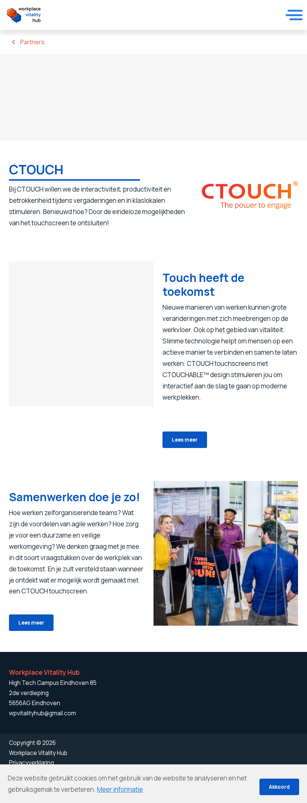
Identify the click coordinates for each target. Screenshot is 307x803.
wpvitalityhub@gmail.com (42, 713)
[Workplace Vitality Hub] (23, 15)
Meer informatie (120, 789)
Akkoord (279, 786)
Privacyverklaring (31, 763)
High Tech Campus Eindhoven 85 (53, 683)
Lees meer (185, 439)
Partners (32, 42)
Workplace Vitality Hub (38, 753)
